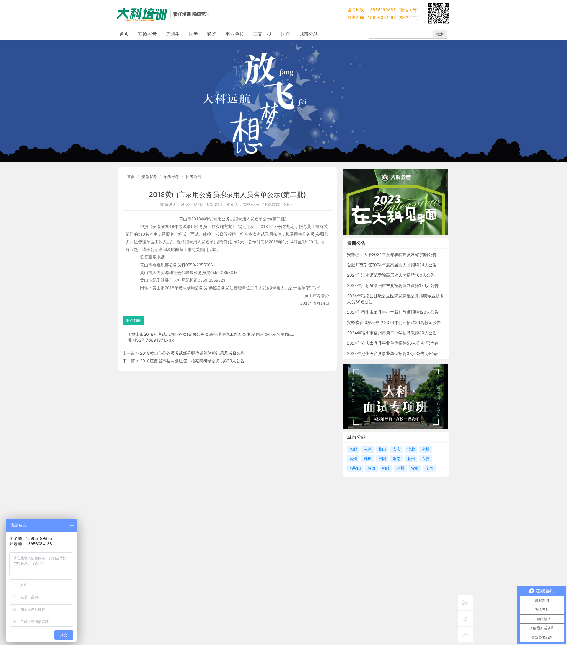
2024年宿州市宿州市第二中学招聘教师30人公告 (392, 332)
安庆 (396, 449)
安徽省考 (147, 34)
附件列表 (133, 320)
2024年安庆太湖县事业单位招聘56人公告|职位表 (392, 343)
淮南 (396, 458)
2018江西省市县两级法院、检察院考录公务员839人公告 (192, 360)
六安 (425, 458)
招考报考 (171, 176)
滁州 (411, 458)
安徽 (415, 468)
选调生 (173, 34)
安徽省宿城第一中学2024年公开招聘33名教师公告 (394, 322)
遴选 (211, 34)
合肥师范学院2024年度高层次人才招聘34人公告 (392, 264)
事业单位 (234, 34)
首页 (124, 34)
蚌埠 (368, 458)
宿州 (353, 458)
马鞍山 (355, 468)
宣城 (371, 468)
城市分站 (308, 34)
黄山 (382, 449)
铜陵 (386, 468)
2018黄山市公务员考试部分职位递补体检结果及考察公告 (192, 353)
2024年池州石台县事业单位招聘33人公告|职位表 (392, 353)
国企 (285, 34)
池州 (400, 468)
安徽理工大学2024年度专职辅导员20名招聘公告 (391, 254)
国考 (193, 34)
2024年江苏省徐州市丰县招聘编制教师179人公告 (393, 285)
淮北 (411, 449)
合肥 (353, 449)
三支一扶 (262, 34)
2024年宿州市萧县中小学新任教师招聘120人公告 (393, 312)
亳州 (425, 449)
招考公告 (193, 176)
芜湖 (368, 449)
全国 (429, 468)
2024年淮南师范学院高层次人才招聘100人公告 (391, 275)
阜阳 (382, 458)
